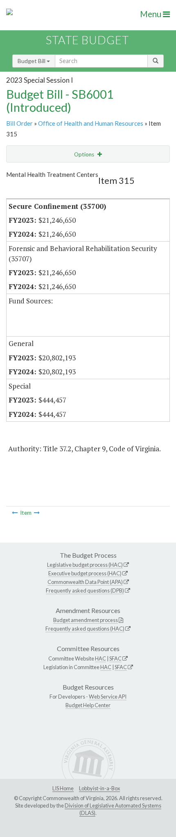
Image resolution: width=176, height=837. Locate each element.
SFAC (115, 658)
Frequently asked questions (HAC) (84, 628)
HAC (100, 658)
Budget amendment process (85, 620)
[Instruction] (15, 512)
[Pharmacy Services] (37, 512)
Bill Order (19, 123)
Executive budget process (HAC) (85, 573)
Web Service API (107, 696)
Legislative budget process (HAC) (85, 564)
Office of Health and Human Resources (90, 123)
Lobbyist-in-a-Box (99, 788)
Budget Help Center (88, 705)
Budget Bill (32, 60)
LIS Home (63, 788)
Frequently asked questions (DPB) (85, 590)
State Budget (87, 40)
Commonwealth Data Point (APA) (85, 582)
